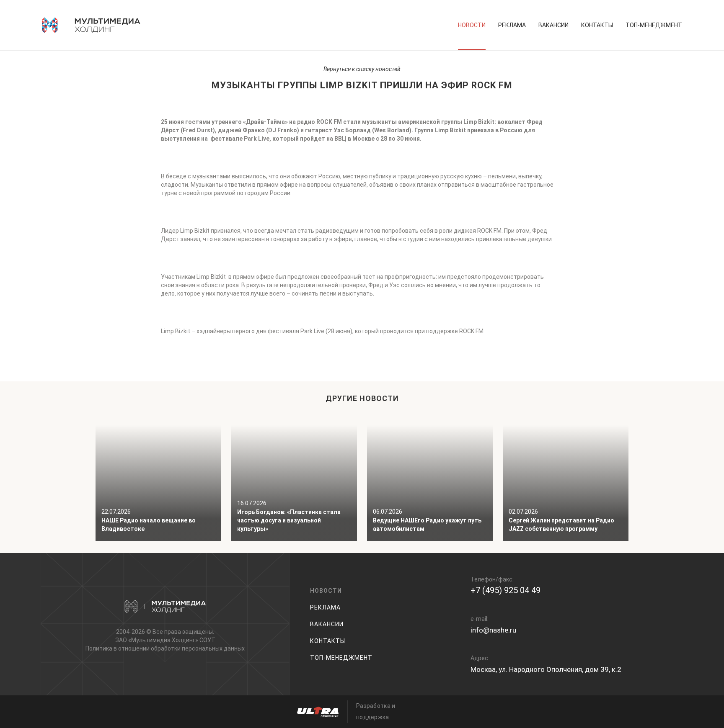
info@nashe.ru (493, 630)
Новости (472, 25)
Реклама (512, 25)
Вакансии (553, 25)
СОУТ (207, 640)
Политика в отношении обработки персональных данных (165, 648)
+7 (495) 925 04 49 (505, 590)
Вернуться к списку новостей (362, 69)
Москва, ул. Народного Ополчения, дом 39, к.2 (546, 669)
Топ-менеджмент (654, 25)
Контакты (597, 25)
